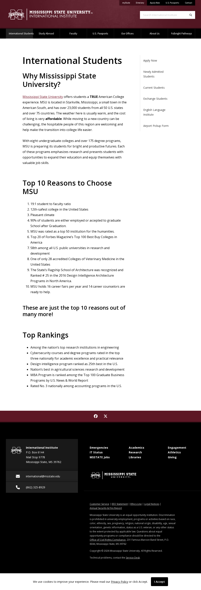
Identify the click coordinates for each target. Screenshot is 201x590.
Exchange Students (155, 98)
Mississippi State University (43, 97)
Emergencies (99, 447)
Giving (172, 457)
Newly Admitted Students (153, 74)
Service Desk (133, 557)
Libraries (135, 457)
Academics (136, 447)
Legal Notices (151, 504)
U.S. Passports (172, 2)
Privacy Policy (119, 582)
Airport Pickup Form (156, 126)
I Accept (159, 582)
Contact (188, 2)
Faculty (73, 33)
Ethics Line (136, 504)
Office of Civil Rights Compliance (108, 539)
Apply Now (155, 2)
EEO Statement (120, 504)
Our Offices (127, 33)
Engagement (177, 447)
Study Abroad (46, 33)
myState (127, 2)
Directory (141, 2)
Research (135, 452)
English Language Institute (154, 112)
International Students (21, 33)
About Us (154, 33)
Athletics (174, 452)
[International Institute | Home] (50, 14)
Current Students (154, 87)
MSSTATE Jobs (100, 457)
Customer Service (99, 504)
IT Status (96, 452)
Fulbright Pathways (181, 33)
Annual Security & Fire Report (106, 508)
